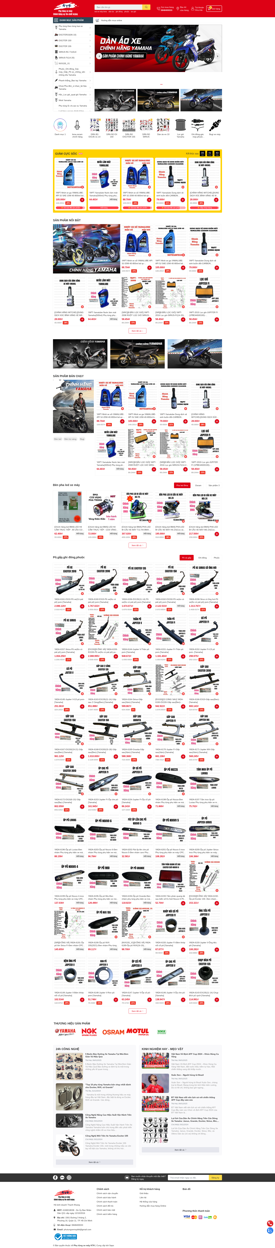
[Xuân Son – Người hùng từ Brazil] (155, 1083)
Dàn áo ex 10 (163, 134)
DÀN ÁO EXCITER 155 (129, 135)
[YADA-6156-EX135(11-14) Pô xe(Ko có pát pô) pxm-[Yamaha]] (137, 579)
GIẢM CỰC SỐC (66, 153)
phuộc (126, 11)
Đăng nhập (199, 10)
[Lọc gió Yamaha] (180, 125)
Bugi (82, 439)
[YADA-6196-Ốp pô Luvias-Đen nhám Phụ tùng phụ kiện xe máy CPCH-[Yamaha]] (69, 830)
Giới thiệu (144, 1193)
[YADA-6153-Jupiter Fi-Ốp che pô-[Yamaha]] (103, 779)
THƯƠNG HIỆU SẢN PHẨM (72, 1023)
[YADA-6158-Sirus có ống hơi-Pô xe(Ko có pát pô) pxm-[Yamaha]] (204, 579)
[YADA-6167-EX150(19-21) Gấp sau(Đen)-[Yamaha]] (69, 729)
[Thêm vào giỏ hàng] (149, 200)
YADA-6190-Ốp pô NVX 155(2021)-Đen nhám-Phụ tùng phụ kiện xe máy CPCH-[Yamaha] (103, 945)
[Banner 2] (158, 100)
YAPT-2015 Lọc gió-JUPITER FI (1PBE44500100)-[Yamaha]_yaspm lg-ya (203, 315)
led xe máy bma (101, 11)
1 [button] (155, 84)
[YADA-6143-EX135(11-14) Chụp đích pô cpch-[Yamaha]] (204, 973)
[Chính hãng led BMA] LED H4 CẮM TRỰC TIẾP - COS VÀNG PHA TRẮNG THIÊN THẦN (102, 530)
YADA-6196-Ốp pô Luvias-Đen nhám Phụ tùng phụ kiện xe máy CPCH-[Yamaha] (69, 852)
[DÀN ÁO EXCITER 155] (128, 125)
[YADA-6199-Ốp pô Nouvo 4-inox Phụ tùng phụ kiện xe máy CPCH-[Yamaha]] (69, 876)
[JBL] (161, 1032)
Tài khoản (199, 7)
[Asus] (137, 1032)
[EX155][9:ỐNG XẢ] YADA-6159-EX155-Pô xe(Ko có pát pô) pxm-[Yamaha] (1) (103, 652)
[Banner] (73, 406)
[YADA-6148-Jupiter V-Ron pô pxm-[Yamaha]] (103, 973)
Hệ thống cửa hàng (148, 1201)
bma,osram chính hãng (77, 135)
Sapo (111, 1245)
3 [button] (161, 84)
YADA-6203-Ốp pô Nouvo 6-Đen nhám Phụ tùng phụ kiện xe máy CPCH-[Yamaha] (102, 852)
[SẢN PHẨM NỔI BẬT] (86, 248)
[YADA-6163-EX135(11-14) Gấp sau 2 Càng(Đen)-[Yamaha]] (103, 679)
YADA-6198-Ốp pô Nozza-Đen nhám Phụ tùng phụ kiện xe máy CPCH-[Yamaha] (170, 802)
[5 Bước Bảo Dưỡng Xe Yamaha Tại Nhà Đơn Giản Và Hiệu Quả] (69, 1066)
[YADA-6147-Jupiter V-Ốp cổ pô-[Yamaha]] (137, 973)
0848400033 (166, 10)
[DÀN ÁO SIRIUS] (146, 125)
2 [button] (158, 84)
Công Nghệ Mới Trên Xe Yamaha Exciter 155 (106, 1136)
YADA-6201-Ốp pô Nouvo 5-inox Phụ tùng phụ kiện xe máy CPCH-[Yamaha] (170, 852)
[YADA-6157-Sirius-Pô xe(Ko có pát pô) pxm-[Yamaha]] (69, 629)
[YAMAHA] (65, 1032)
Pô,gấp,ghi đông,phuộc (69, 557)
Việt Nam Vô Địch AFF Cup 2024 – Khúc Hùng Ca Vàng (195, 1055)
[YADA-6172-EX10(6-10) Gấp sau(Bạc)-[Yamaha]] (69, 779)
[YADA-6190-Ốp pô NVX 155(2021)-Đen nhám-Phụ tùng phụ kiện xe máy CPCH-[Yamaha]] (103, 923)
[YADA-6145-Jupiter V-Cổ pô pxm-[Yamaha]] (69, 679)
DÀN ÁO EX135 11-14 (94, 135)
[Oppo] (113, 1032)
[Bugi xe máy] (214, 125)
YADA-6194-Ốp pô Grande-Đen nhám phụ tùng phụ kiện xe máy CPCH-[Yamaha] (136, 899)
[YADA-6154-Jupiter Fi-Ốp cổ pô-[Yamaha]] (137, 779)
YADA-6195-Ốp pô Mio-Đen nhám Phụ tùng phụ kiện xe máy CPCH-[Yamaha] (102, 899)
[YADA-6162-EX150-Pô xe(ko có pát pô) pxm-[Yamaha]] (170, 579)
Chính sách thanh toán (107, 1201)
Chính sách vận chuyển (107, 1193)
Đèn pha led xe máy (66, 485)
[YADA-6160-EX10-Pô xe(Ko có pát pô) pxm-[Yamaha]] (103, 579)
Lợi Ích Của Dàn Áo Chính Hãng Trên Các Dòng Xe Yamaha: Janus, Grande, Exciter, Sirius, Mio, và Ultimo (194, 1119)
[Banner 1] (115, 100)
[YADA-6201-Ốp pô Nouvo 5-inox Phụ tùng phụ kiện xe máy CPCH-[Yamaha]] (170, 830)
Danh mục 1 (60, 134)
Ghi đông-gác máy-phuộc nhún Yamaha (197, 135)
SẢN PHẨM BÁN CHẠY (68, 376)
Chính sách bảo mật (106, 1210)
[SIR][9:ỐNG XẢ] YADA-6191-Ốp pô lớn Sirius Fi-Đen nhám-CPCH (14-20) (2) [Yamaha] (69, 945)
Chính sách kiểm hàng (107, 1214)
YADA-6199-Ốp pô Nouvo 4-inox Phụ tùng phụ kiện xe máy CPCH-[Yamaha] (69, 899)
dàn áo (111, 11)
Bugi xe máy (214, 134)
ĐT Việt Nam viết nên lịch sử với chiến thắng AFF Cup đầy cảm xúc (193, 1098)
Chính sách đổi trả (105, 1206)
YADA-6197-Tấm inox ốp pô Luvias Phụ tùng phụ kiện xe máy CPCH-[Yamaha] (204, 802)
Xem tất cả (137, 331)
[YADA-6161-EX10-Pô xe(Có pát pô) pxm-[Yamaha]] (69, 579)
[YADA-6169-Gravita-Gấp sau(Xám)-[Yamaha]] (137, 729)
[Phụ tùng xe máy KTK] (71, 8)
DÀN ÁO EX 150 (111, 135)
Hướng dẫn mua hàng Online (153, 1206)
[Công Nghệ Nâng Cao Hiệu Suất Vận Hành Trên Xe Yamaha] (69, 1121)
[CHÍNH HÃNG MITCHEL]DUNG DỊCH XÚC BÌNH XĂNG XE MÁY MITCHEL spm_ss (204, 195)
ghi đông (119, 11)
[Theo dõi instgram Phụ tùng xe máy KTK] (69, 1177)
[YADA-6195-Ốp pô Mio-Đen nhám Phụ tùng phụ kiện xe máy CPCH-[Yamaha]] (103, 876)
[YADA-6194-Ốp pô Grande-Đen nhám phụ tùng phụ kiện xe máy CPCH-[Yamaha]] (137, 876)
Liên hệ (143, 1197)
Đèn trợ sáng (70, 439)
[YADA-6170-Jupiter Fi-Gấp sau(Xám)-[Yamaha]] (170, 729)
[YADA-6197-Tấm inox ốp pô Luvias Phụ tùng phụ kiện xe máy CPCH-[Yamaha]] (204, 779)
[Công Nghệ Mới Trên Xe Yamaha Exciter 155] (69, 1145)
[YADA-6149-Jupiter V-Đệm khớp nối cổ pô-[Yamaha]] (69, 973)
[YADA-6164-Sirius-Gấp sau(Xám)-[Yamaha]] (137, 679)
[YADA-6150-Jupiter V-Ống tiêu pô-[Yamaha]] (204, 923)
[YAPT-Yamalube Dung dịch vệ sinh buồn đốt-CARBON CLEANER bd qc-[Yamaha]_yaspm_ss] (171, 174)
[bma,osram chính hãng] (77, 125)
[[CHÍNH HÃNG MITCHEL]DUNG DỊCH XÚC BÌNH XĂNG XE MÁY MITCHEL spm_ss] (204, 174)
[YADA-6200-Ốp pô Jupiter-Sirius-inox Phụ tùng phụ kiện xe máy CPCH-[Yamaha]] (204, 830)
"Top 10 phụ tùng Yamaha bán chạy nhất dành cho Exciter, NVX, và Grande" (108, 1085)
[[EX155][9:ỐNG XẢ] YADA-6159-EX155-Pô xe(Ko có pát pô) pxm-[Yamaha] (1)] (103, 629)
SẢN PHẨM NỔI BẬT (67, 220)
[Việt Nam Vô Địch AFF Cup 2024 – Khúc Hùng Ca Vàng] (155, 1061)
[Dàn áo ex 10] (163, 125)
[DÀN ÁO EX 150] (111, 125)
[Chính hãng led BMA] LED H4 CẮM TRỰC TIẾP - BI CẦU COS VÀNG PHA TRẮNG (69, 530)
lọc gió (133, 11)
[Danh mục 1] (60, 125)
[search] (146, 7)
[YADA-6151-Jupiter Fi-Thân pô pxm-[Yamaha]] (170, 629)
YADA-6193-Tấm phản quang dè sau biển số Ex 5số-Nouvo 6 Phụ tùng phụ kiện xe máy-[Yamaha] (170, 899)
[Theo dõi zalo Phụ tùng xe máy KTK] (62, 1177)
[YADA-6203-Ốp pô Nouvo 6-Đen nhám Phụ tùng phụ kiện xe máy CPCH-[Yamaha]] (103, 830)
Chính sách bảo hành (106, 1197)
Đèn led (57, 439)
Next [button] (217, 56)
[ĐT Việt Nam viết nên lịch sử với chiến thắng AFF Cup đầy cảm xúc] (155, 1104)
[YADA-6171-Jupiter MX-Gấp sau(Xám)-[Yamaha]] (204, 729)
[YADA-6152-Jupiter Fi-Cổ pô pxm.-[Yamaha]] (204, 629)
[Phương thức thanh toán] (200, 1217)
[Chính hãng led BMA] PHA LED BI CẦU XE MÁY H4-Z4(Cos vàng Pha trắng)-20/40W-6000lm (170, 530)
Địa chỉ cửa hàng (184, 8)
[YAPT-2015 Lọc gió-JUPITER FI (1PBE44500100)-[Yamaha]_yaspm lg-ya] (204, 292)
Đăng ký (215, 1177)
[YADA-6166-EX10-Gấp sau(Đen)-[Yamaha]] (204, 679)
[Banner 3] (201, 100)
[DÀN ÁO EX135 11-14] (94, 125)
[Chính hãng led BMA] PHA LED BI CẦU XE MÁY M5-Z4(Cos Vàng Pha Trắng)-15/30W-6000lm (204, 530)
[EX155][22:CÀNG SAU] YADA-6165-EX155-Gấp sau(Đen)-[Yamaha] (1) (169, 702)
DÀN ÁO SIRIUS (146, 135)
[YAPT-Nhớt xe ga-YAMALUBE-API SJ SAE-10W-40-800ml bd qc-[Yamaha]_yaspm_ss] (70, 174)
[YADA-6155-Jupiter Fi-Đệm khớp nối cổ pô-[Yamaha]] (170, 923)
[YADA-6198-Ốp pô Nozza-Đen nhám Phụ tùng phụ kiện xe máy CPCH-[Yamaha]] (170, 779)
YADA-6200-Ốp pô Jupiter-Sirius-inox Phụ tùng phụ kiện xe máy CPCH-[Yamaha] (204, 852)
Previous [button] (99, 56)
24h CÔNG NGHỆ (67, 1049)
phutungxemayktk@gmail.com (77, 1229)
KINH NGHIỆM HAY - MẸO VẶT (162, 1049)
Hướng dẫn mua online (111, 20)
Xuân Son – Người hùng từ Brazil (187, 1075)
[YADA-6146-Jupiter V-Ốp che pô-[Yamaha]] (170, 973)
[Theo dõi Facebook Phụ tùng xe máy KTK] (55, 1177)
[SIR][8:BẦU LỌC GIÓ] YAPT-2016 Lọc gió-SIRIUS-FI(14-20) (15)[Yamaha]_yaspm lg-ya (169, 315)
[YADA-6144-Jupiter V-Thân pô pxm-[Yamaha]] (137, 629)
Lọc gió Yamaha (180, 135)
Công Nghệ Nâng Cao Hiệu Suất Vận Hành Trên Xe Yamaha (108, 1116)
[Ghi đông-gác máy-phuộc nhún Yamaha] (197, 125)
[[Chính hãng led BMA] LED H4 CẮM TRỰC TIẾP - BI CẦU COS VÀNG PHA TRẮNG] (69, 507)
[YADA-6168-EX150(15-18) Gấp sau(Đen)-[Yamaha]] (103, 729)
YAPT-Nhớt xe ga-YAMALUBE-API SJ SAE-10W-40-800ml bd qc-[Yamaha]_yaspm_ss (70, 195)
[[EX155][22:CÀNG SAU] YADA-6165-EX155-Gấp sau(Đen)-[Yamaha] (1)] (170, 679)
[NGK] (89, 1032)
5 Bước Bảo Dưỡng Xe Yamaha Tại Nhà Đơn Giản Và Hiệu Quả (106, 1055)
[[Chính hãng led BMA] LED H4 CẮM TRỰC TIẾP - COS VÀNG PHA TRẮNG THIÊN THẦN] (103, 507)
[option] (158, 48)
